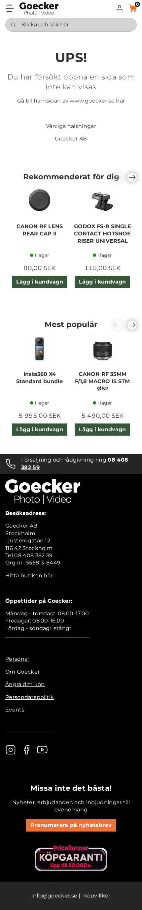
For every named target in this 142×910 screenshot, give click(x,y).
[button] (119, 8)
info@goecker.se (54, 896)
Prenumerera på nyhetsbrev (71, 825)
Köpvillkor (96, 896)
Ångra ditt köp (25, 684)
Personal (17, 659)
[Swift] (39, 8)
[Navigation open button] (9, 8)
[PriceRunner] (71, 858)
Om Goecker (22, 672)
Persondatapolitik (29, 697)
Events (14, 710)
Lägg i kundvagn (39, 282)
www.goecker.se (92, 101)
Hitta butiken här (29, 575)
